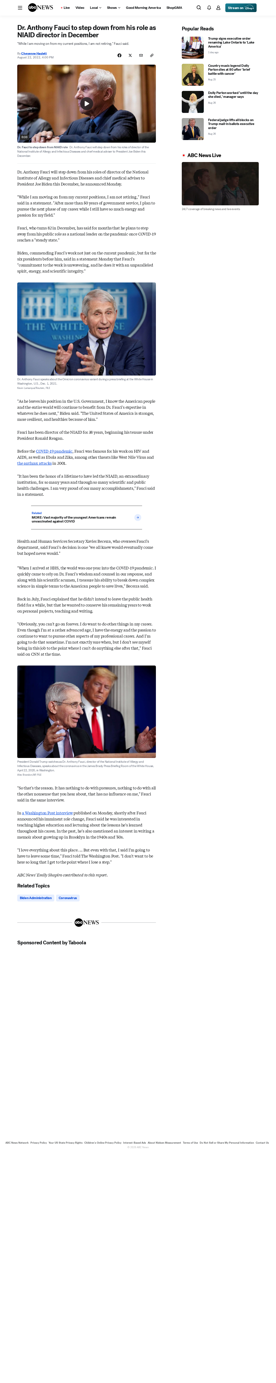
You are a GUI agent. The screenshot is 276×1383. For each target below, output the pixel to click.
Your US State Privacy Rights (66, 1142)
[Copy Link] (152, 55)
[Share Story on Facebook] (119, 55)
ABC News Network (17, 1142)
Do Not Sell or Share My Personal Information (227, 1142)
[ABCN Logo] (40, 7)
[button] (20, 7)
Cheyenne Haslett (34, 53)
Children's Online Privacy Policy (102, 1142)
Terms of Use (190, 1142)
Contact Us (262, 1142)
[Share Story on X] (130, 55)
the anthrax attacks (34, 463)
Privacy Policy (38, 1142)
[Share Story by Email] (141, 55)
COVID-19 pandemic (54, 451)
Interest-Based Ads (134, 1142)
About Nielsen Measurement (164, 1142)
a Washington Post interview (47, 812)
